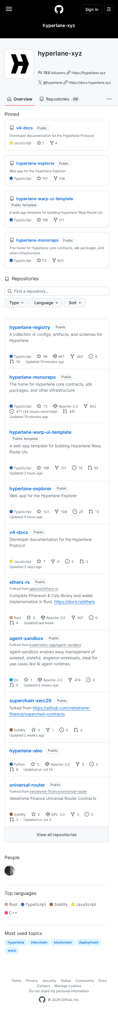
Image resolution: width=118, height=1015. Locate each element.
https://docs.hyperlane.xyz (90, 82)
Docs (103, 980)
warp (12, 950)
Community (85, 980)
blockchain (63, 942)
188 (44, 220)
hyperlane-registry (29, 327)
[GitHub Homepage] (42, 999)
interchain (39, 942)
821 (80, 618)
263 (79, 356)
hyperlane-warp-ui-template (40, 432)
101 (44, 178)
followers (54, 73)
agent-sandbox (26, 638)
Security (49, 980)
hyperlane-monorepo (32, 377)
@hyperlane (52, 82)
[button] (108, 99)
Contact (43, 986)
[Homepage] (59, 9)
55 (95, 468)
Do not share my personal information (59, 991)
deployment (88, 942)
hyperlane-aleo (25, 750)
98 (44, 356)
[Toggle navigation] (9, 9)
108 (61, 178)
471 (18, 411)
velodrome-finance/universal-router (58, 791)
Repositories (62, 98)
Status (66, 980)
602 (60, 260)
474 (77, 680)
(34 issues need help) (40, 411)
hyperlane (16, 942)
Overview (23, 98)
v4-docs (18, 532)
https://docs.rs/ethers (74, 601)
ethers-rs (19, 582)
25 (80, 512)
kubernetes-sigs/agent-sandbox (55, 645)
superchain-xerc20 (30, 700)
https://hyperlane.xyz (88, 73)
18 (80, 468)
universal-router (27, 785)
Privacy (32, 980)
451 (71, 411)
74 (17, 361)
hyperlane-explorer (30, 488)
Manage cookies (67, 986)
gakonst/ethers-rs (44, 588)
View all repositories (57, 834)
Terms (16, 980)
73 (43, 260)
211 (61, 220)
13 (96, 512)
